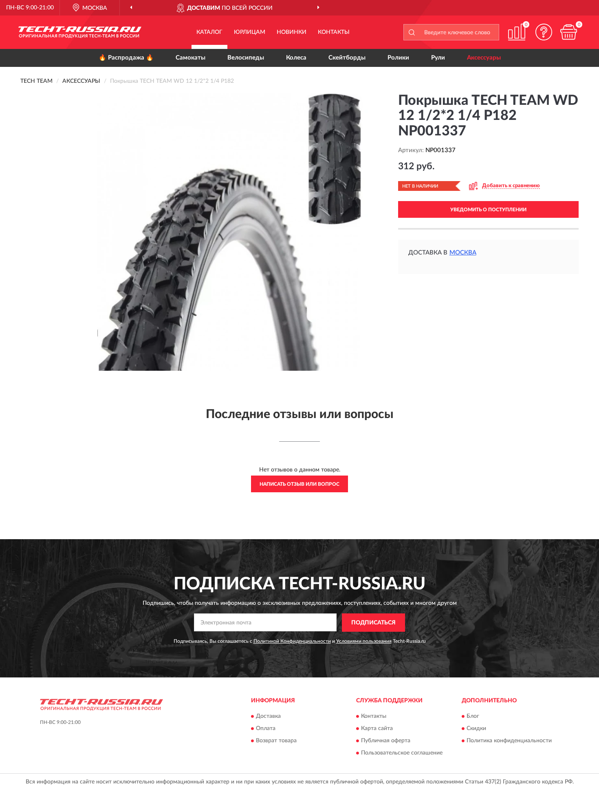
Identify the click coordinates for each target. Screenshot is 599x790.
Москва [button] (462, 253)
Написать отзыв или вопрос (299, 484)
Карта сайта (377, 729)
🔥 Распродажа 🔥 (126, 58)
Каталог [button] (209, 32)
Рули (438, 58)
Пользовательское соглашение (402, 753)
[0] (568, 32)
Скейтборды (347, 58)
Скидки (476, 729)
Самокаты (190, 58)
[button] (544, 32)
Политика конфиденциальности (509, 741)
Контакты (334, 32)
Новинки (291, 32)
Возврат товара (276, 741)
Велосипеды (245, 58)
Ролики (398, 58)
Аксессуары (484, 58)
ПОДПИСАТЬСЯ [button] (373, 623)
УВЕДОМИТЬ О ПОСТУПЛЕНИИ (488, 209)
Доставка (268, 716)
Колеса (296, 58)
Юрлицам (249, 32)
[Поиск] (411, 32)
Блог (473, 716)
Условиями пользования (364, 641)
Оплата (265, 729)
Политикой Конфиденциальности (292, 641)
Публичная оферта (385, 741)
